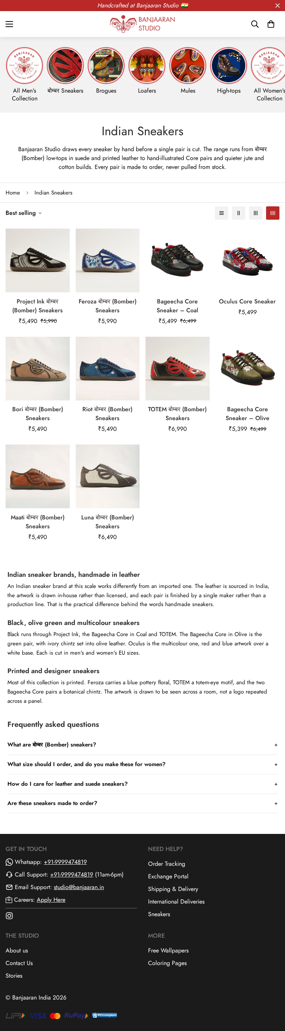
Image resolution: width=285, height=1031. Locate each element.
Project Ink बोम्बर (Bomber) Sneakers (37, 306)
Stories (14, 975)
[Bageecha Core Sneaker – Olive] (248, 368)
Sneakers (159, 914)
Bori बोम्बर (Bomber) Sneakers (37, 413)
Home (13, 193)
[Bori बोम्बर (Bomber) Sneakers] (38, 368)
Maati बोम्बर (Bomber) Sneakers (38, 522)
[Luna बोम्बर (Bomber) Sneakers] (108, 476)
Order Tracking (166, 863)
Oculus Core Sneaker (247, 301)
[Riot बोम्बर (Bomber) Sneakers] (108, 368)
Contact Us (19, 963)
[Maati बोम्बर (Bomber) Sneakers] (38, 476)
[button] (270, 24)
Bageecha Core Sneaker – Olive (247, 413)
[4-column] (272, 213)
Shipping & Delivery (173, 889)
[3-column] (255, 213)
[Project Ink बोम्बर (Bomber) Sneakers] (38, 260)
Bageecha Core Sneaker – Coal (177, 306)
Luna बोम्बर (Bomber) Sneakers (107, 522)
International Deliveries (176, 901)
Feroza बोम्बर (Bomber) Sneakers (108, 306)
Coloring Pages (167, 963)
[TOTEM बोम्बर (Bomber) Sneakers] (177, 368)
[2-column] (238, 213)
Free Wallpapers (168, 950)
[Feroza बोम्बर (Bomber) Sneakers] (108, 260)
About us (17, 950)
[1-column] (221, 213)
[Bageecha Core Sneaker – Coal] (177, 260)
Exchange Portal (168, 876)
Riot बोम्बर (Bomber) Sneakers (107, 413)
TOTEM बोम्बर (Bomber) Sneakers (177, 413)
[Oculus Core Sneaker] (248, 260)
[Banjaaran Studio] (142, 24)
